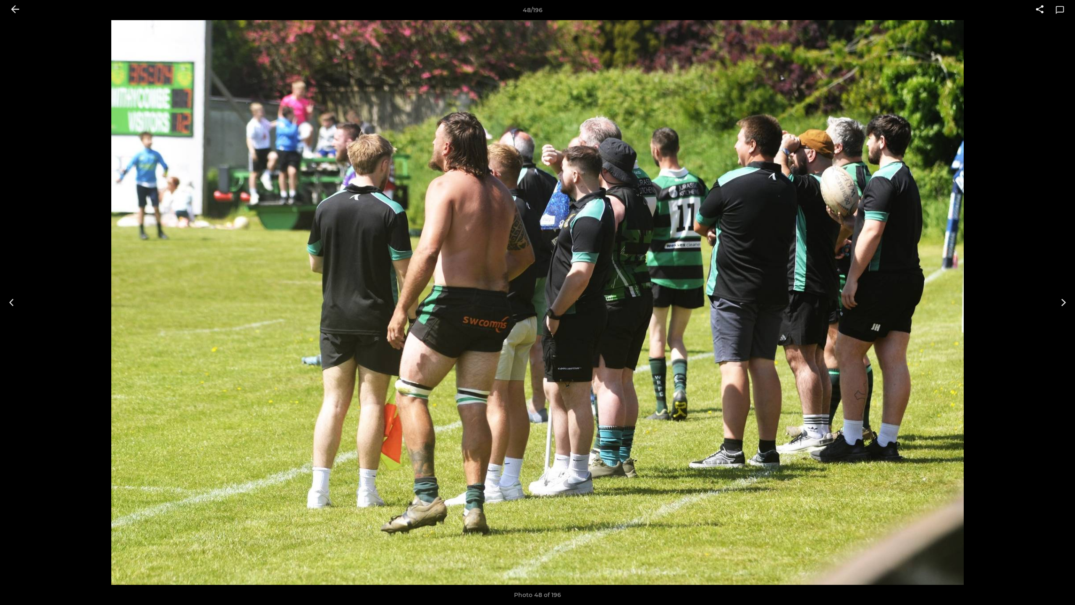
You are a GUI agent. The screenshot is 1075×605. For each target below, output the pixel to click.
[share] (1040, 10)
